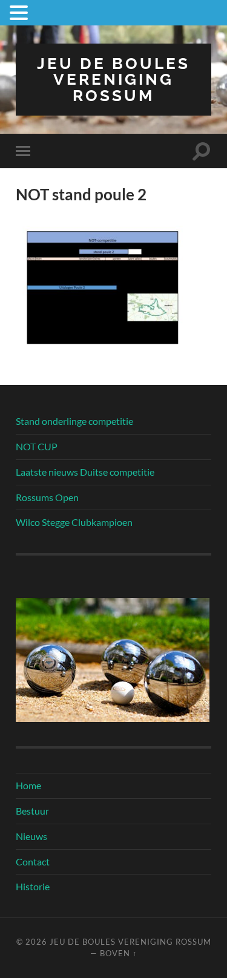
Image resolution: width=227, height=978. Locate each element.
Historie (33, 886)
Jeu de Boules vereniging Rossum (113, 79)
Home (28, 785)
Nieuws (31, 836)
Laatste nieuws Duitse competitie (85, 472)
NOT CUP (37, 446)
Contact (33, 861)
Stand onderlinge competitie (74, 421)
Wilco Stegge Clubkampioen (74, 522)
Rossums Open (47, 497)
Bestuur (32, 810)
